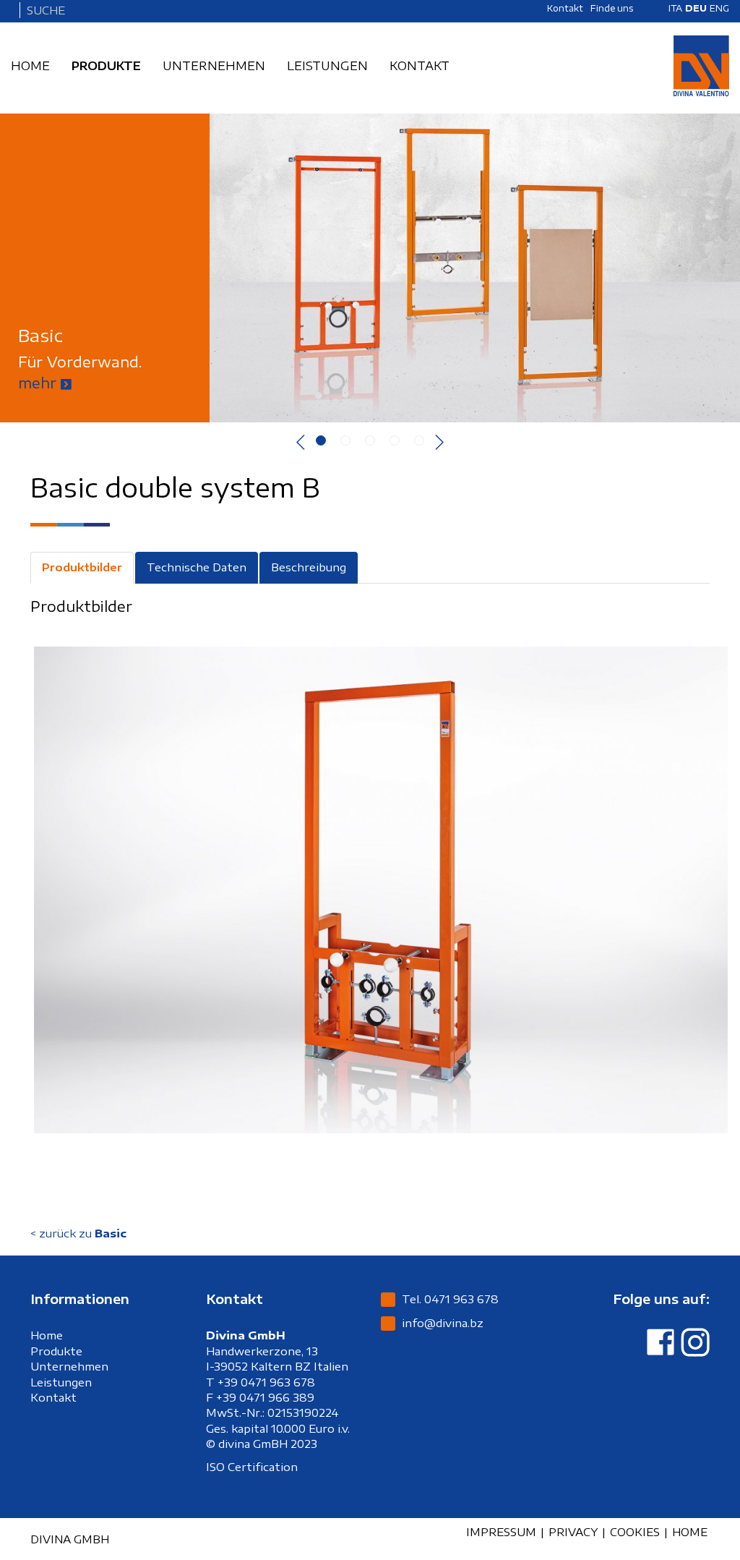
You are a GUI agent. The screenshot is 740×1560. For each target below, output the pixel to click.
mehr (39, 382)
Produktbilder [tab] (82, 567)
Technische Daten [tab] (196, 567)
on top (683, 1540)
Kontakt (53, 1397)
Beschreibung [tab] (308, 567)
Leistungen (61, 1382)
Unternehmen (69, 1366)
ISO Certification (252, 1466)
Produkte (56, 1350)
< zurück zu (78, 1233)
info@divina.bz (442, 1322)
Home (46, 1335)
